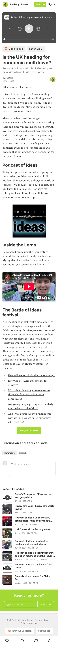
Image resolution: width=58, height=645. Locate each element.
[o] (7, 497)
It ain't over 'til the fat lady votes (32, 529)
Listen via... (35, 48)
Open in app (16, 48)
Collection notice (29, 623)
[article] (29, 498)
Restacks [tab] (22, 453)
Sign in (51, 4)
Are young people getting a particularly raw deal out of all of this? (30, 406)
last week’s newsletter (36, 322)
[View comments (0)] (22, 641)
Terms (47, 619)
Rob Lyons (27, 501)
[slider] (25, 39)
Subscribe (40, 4)
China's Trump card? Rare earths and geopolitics (33, 496)
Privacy (38, 619)
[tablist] (15, 453)
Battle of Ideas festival (22, 360)
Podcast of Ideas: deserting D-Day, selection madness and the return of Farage (35, 554)
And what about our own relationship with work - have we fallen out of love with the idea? (30, 418)
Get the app (44, 630)
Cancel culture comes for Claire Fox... (32, 578)
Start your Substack (21, 630)
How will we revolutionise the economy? (31, 375)
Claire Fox (7, 78)
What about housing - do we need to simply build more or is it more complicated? (29, 394)
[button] (9, 29)
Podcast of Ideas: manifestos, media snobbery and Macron (31, 543)
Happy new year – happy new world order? (34, 507)
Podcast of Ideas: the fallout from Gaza (33, 566)
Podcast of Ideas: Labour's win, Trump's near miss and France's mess (32, 519)
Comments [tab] (9, 453)
